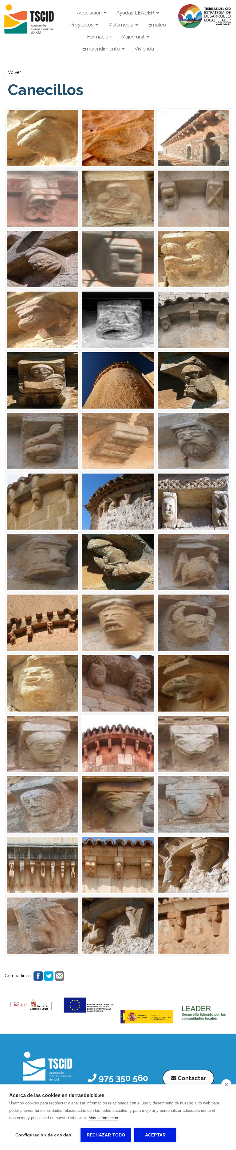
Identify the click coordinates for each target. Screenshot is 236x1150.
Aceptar (155, 1135)
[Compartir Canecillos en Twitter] (48, 975)
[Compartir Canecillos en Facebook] (37, 975)
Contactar (191, 1078)
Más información (103, 1118)
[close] (226, 1084)
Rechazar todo (106, 1135)
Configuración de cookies (43, 1135)
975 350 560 (122, 1078)
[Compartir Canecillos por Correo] (58, 975)
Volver (14, 72)
